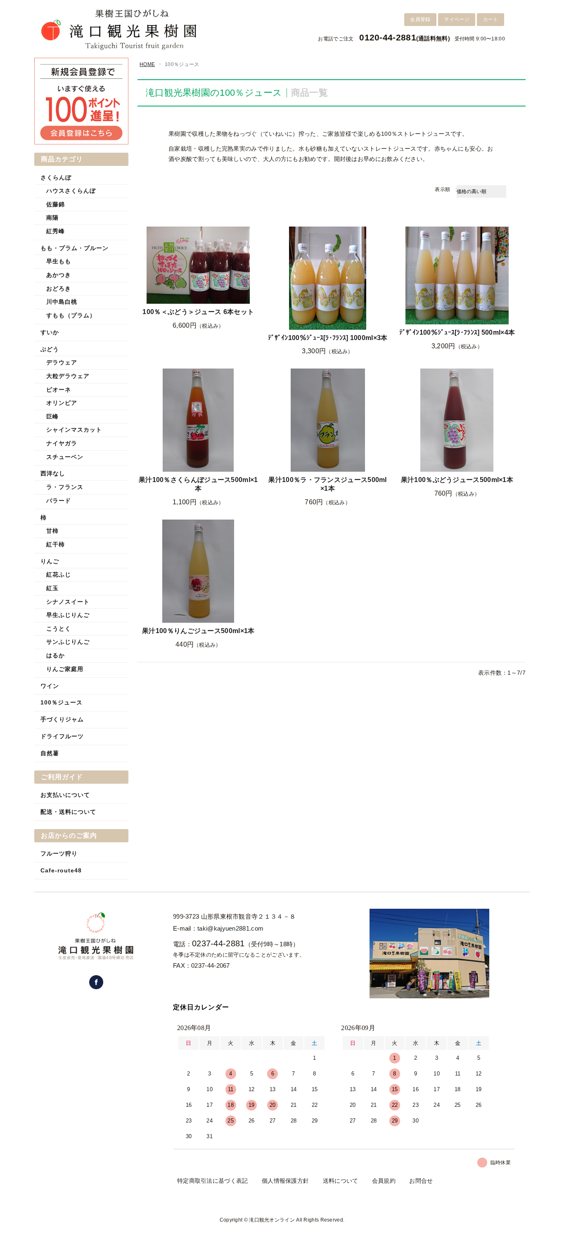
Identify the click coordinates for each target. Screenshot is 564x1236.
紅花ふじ (58, 574)
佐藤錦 (55, 204)
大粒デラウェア (68, 376)
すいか (49, 332)
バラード (58, 500)
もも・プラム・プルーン (74, 248)
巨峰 (52, 416)
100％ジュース (61, 702)
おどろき (58, 288)
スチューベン (64, 457)
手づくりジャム (62, 719)
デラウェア (61, 362)
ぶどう (49, 349)
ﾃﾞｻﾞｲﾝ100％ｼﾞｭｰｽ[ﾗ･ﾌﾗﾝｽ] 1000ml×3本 (328, 337)
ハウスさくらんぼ (71, 190)
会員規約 (384, 1181)
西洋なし (52, 473)
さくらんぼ (55, 177)
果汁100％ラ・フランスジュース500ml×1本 (327, 484)
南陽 (52, 217)
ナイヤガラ (61, 443)
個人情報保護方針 (285, 1181)
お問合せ (421, 1181)
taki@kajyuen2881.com (230, 928)
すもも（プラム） (71, 315)
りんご (49, 561)
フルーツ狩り (59, 853)
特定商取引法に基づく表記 (212, 1181)
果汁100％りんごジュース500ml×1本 (198, 630)
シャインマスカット (74, 429)
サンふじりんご (68, 641)
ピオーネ (58, 389)
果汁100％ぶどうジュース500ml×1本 (457, 479)
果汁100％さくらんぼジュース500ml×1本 (198, 484)
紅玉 (52, 588)
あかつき (58, 275)
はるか (55, 655)
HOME (147, 64)
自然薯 (49, 753)
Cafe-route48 (61, 870)
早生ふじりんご (68, 615)
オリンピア (61, 402)
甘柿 (52, 530)
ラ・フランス (64, 487)
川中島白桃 (61, 301)
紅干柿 (55, 544)
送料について (340, 1181)
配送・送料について (68, 811)
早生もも (58, 261)
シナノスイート (68, 601)
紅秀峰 (55, 231)
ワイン (49, 686)
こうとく (58, 628)
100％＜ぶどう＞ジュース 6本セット (198, 311)
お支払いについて (65, 795)
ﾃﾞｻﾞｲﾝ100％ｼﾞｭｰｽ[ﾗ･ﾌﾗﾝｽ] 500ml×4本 (457, 332)
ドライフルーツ (62, 736)
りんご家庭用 (64, 669)
